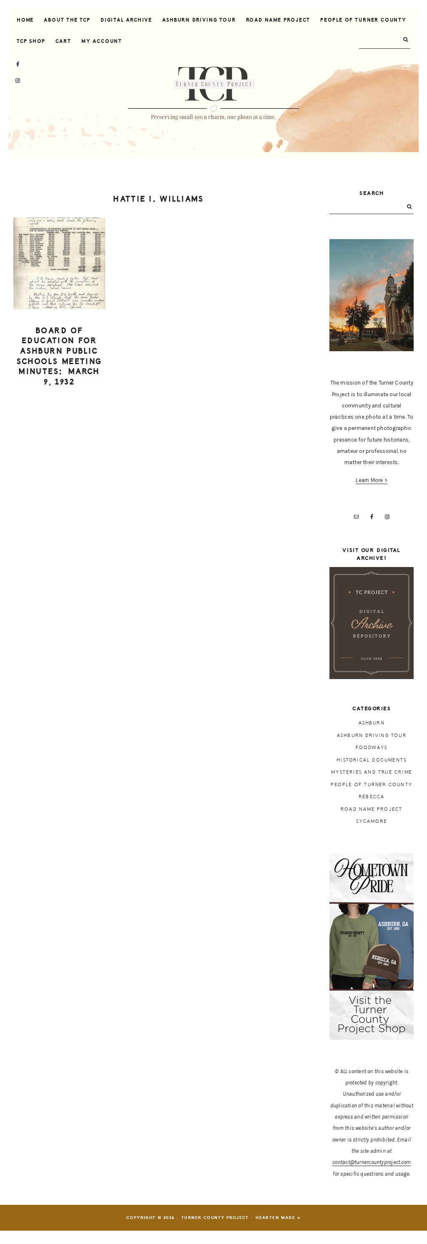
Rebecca (371, 797)
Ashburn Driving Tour (372, 735)
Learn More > (371, 480)
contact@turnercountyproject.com (371, 1162)
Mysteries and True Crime (371, 772)
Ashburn (372, 723)
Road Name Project (371, 809)
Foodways (371, 747)
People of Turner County (371, 785)
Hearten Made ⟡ (278, 1217)
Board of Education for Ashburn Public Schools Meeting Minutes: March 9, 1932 (59, 356)
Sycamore (371, 821)
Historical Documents (372, 760)
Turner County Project (213, 94)
